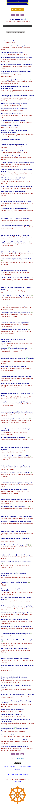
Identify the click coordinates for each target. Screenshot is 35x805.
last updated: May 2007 (17, 758)
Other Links (17, 4)
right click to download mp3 (15, 32)
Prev (13, 14)
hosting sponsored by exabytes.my (17, 774)
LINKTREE (17, 781)
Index (17, 14)
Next (22, 14)
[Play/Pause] (4, 25)
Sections (17, 1)
